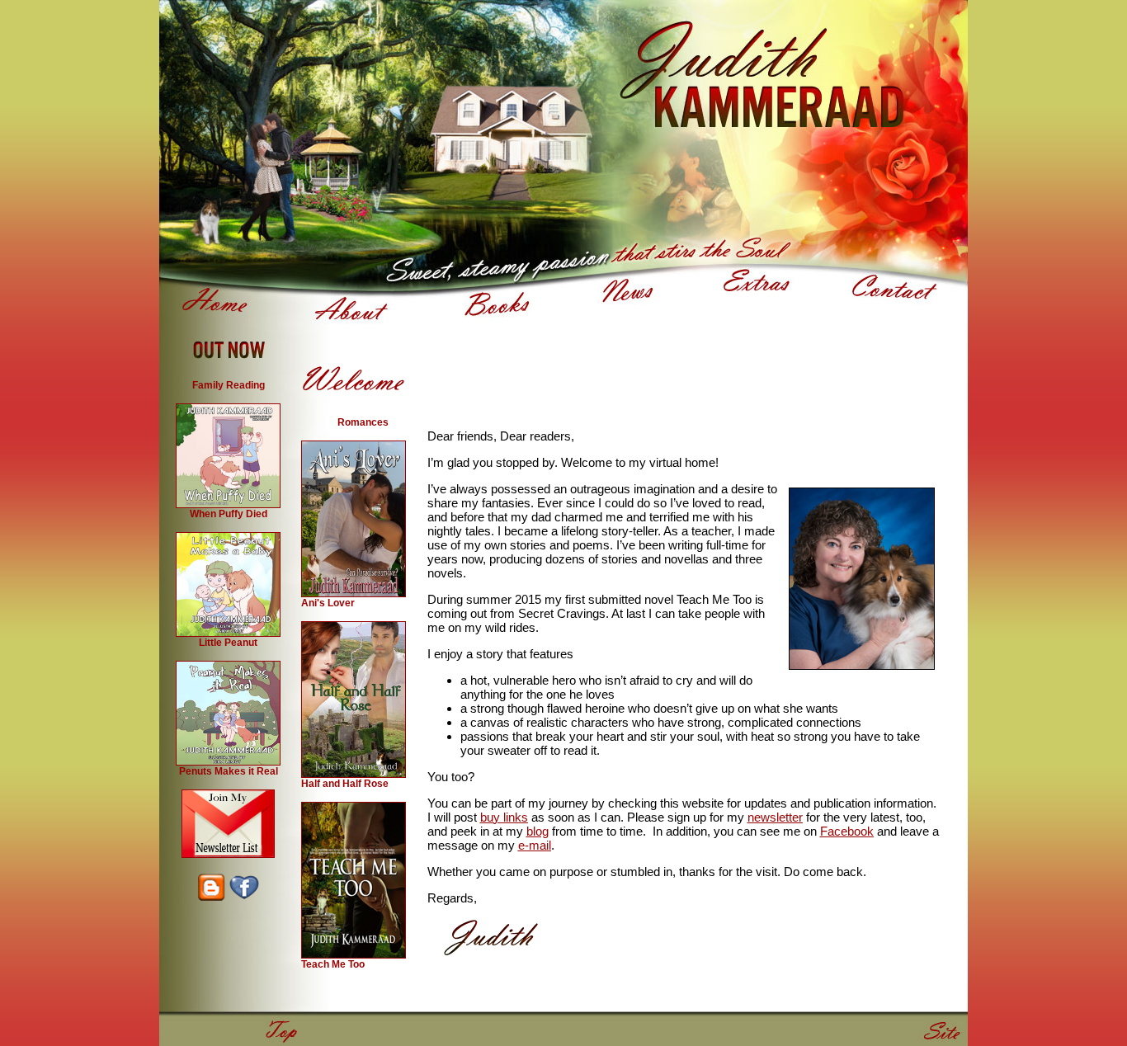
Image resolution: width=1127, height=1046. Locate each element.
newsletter (775, 817)
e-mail (534, 845)
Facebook (847, 831)
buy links (504, 817)
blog (537, 831)
